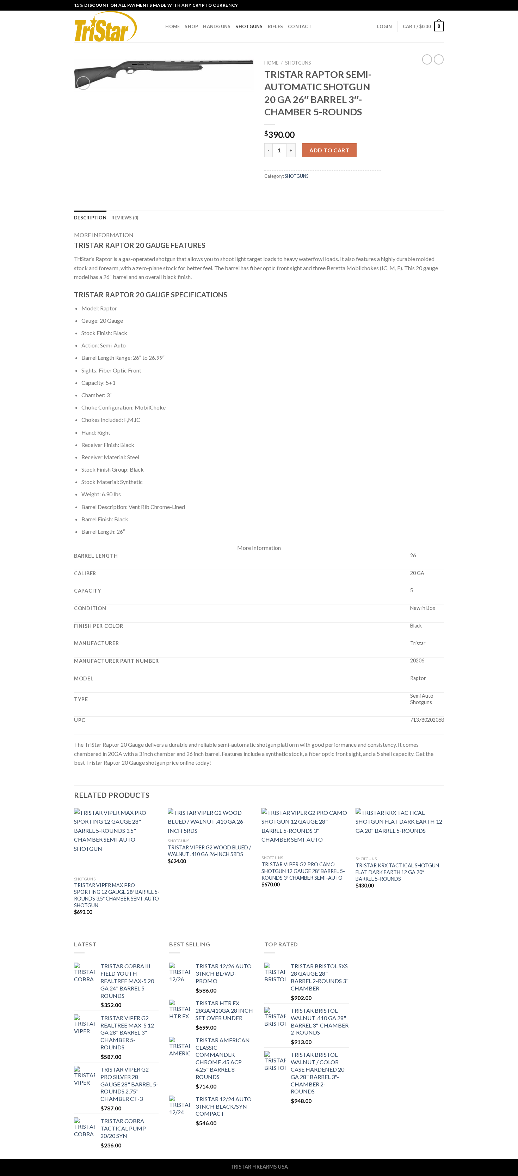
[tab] (90, 218)
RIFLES (275, 26)
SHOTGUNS (249, 26)
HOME (172, 26)
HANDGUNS (216, 26)
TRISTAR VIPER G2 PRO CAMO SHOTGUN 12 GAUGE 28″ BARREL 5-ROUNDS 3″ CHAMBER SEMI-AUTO (303, 870)
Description (90, 217)
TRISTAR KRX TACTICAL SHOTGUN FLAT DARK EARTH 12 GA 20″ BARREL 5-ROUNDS (397, 871)
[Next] (442, 867)
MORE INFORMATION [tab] (104, 234)
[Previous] (74, 867)
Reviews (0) (124, 217)
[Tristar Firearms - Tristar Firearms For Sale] (109, 26)
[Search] (157, 26)
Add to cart (329, 150)
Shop (191, 26)
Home (271, 63)
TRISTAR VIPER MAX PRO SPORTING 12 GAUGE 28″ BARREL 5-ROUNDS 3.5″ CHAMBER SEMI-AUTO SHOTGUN (117, 895)
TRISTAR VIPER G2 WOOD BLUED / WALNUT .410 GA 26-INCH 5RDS (209, 850)
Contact (300, 26)
